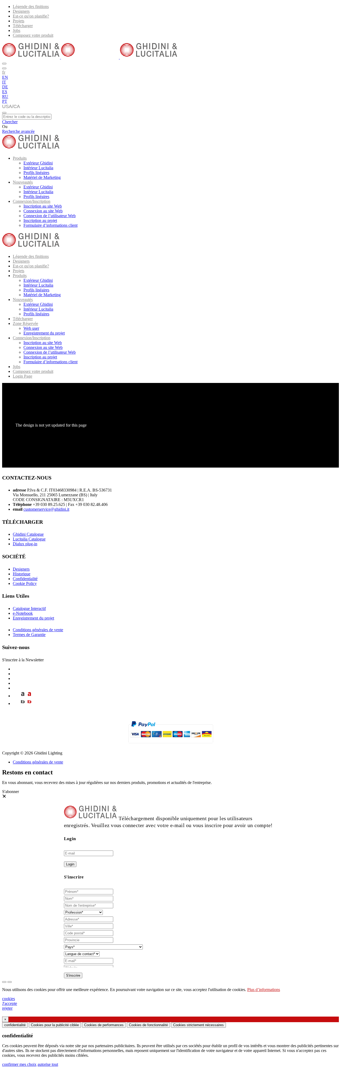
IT (4, 82)
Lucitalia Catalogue (29, 539)
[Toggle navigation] (4, 113)
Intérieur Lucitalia (38, 168)
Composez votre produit (33, 35)
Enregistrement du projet (44, 333)
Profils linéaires (36, 172)
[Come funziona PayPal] (170, 745)
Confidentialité (25, 578)
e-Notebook (23, 613)
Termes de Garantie (29, 634)
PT (4, 101)
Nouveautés (23, 182)
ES (4, 91)
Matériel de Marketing (42, 177)
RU (5, 96)
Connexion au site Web (43, 211)
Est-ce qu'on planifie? (31, 16)
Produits (20, 158)
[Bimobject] (23, 703)
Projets (18, 21)
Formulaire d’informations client (50, 225)
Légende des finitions (31, 6)
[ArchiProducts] (23, 696)
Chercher (10, 121)
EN (5, 77)
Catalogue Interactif (29, 608)
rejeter (7, 1008)
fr (3, 72)
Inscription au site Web (42, 206)
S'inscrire (73, 975)
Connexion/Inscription (31, 201)
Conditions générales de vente (38, 630)
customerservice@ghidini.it (46, 509)
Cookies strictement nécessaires (198, 1025)
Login (70, 864)
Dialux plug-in (25, 544)
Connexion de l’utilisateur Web (49, 215)
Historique (21, 574)
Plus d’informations (263, 989)
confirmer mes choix (19, 1064)
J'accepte (9, 1003)
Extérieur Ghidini (38, 163)
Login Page (22, 376)
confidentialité (15, 1025)
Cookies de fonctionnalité (148, 1025)
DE (5, 87)
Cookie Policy (25, 583)
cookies (8, 998)
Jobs (16, 30)
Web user (31, 328)
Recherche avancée (18, 131)
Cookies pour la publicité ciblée (55, 1025)
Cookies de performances (104, 1025)
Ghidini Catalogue (28, 534)
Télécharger (23, 25)
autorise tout (48, 1064)
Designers (21, 11)
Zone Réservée (25, 323)
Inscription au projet (40, 220)
